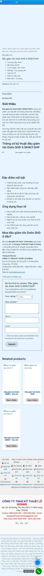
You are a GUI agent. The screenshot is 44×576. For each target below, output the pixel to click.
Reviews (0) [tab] (7, 98)
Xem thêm (12, 400)
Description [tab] (7, 94)
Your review (11, 302)
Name (8, 316)
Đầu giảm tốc (7, 55)
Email (7, 326)
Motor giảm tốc (13, 49)
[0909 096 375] (39, 571)
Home (4, 49)
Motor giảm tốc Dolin (27, 49)
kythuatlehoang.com (17, 272)
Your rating (11, 296)
